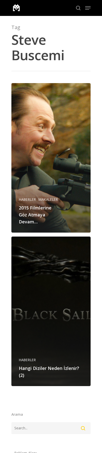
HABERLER (27, 199)
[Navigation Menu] (88, 7)
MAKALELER (48, 199)
